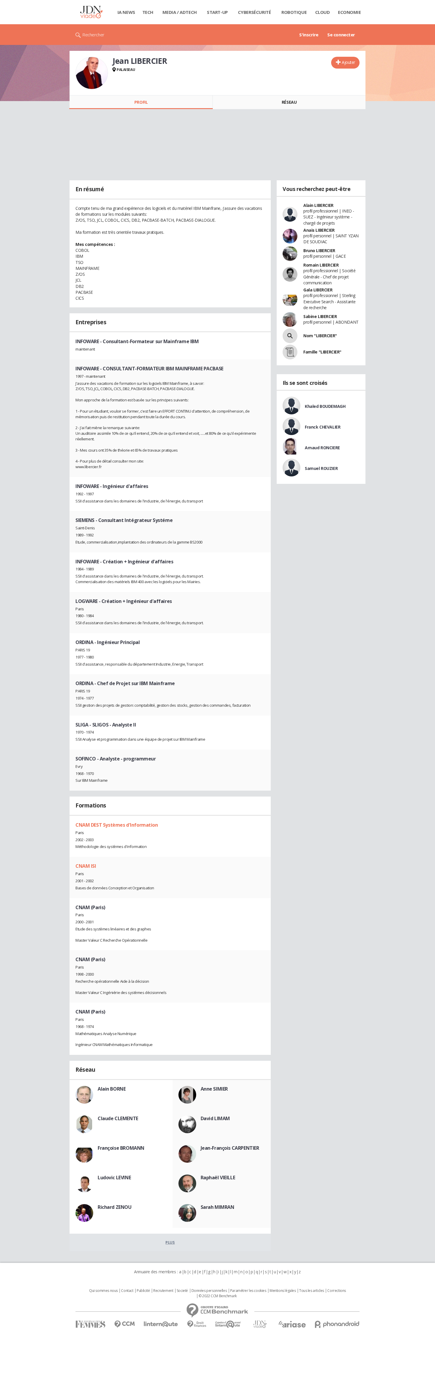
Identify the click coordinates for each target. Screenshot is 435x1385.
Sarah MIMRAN (217, 1207)
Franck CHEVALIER (322, 427)
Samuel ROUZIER (321, 468)
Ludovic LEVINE (114, 1177)
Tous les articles (311, 1291)
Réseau (289, 102)
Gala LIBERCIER (317, 290)
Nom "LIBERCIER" (320, 335)
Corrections (336, 1291)
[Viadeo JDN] (260, 1324)
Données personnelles (209, 1291)
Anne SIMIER (214, 1089)
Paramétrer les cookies (248, 1291)
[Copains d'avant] (228, 1324)
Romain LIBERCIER (321, 265)
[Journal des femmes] (90, 1324)
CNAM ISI (85, 866)
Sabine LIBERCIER (320, 316)
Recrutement (163, 1291)
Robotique (294, 12)
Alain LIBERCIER (318, 205)
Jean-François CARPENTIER (230, 1148)
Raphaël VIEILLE (218, 1177)
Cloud (322, 12)
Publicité (143, 1291)
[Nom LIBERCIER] (290, 335)
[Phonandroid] (337, 1324)
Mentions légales (283, 1291)
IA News (126, 12)
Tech (147, 12)
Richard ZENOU (115, 1207)
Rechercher (93, 35)
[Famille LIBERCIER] (290, 352)
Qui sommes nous (103, 1291)
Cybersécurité (254, 12)
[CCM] (124, 1324)
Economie (349, 12)
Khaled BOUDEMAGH (325, 406)
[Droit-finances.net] (196, 1324)
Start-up (217, 12)
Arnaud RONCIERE (322, 447)
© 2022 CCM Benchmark (218, 1296)
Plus (170, 1242)
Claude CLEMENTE (118, 1118)
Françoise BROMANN (121, 1148)
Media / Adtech (179, 12)
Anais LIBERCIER (319, 230)
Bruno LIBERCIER (319, 250)
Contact (127, 1291)
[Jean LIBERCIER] (91, 73)
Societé (182, 1291)
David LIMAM (215, 1118)
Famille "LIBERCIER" (322, 352)
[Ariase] (292, 1324)
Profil (141, 102)
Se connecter (341, 35)
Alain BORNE (111, 1089)
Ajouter (348, 62)
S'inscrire (308, 35)
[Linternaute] (161, 1324)
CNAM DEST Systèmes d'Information (116, 825)
